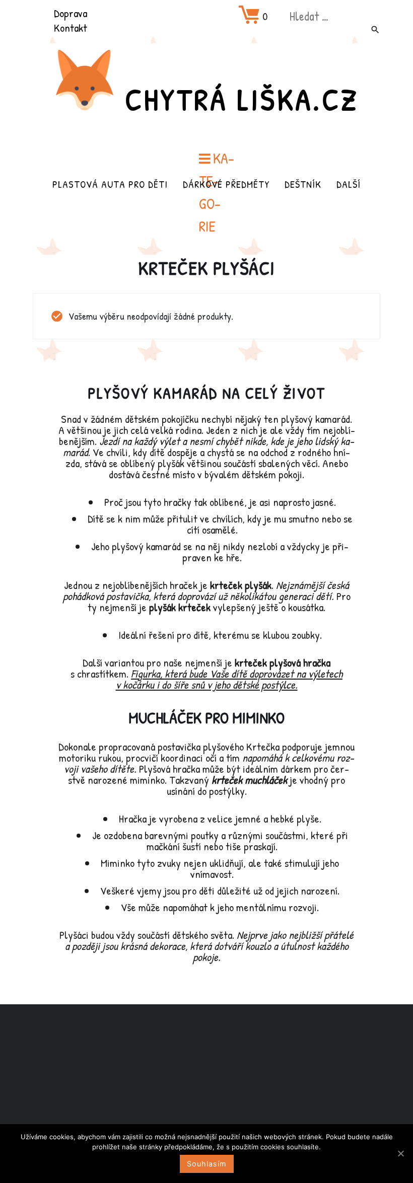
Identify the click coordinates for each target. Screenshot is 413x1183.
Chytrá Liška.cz (242, 99)
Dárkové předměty (226, 184)
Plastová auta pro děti (110, 184)
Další (348, 184)
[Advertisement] (206, 1083)
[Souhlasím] (400, 1153)
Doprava (70, 13)
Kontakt (70, 27)
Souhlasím (207, 1163)
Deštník (303, 184)
